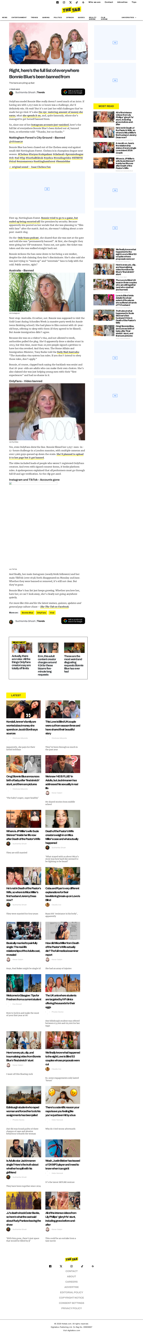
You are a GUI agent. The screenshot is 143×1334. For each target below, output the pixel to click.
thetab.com (66, 1324)
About (71, 1276)
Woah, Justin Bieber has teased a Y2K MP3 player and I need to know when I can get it (62, 1164)
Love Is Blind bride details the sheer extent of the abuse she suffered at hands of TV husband (126, 300)
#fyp (22, 157)
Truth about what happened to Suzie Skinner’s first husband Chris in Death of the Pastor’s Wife (126, 317)
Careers (71, 1282)
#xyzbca (48, 157)
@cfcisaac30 (16, 141)
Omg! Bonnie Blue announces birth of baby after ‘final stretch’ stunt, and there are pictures (23, 780)
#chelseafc (59, 154)
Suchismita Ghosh (25, 92)
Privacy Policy (71, 1308)
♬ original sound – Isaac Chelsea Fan (30, 167)
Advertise (122, 2)
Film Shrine (104, 18)
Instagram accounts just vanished (50, 124)
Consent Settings (71, 1303)
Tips (134, 2)
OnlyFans (41, 613)
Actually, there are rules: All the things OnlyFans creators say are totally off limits (21, 662)
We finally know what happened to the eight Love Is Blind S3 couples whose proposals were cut (126, 254)
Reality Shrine (92, 18)
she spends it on (32, 115)
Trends (34, 17)
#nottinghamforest (44, 161)
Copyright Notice (71, 1297)
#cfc (11, 157)
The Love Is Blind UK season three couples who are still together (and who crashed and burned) (126, 285)
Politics (58, 17)
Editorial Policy (71, 1292)
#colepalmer (45, 154)
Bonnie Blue (27, 613)
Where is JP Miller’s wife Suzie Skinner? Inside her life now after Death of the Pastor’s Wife (23, 835)
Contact (109, 2)
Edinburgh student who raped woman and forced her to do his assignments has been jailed (23, 1111)
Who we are (95, 2)
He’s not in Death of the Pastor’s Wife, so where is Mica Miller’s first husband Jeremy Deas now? (126, 133)
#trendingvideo (62, 157)
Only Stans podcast (28, 237)
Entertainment (19, 17)
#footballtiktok (34, 157)
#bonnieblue (63, 161)
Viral (52, 613)
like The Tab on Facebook (54, 606)
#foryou (33, 154)
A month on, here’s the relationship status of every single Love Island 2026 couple (126, 148)
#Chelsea (23, 154)
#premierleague (74, 154)
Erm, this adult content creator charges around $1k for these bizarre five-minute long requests (47, 665)
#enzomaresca (24, 161)
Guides (81, 17)
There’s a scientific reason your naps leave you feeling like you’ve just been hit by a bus (62, 1111)
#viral (12, 161)
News (4, 17)
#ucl (17, 157)
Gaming (46, 17)
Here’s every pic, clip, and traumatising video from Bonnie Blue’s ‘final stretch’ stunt (23, 1056)
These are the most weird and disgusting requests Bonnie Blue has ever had (73, 664)
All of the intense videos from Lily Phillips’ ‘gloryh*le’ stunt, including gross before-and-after (125, 118)
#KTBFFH (77, 157)
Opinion (70, 17)
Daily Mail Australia (68, 352)
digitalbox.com (73, 1330)
